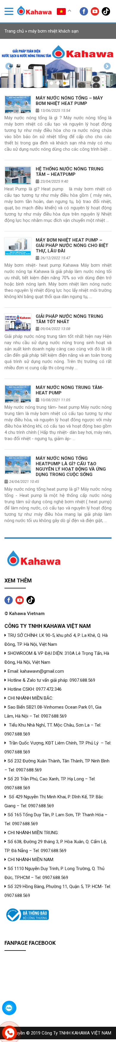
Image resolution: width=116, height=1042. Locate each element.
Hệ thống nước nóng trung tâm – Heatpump (70, 171)
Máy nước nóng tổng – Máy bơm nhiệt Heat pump (69, 100)
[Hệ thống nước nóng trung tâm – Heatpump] (18, 175)
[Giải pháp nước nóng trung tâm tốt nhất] (18, 322)
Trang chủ (14, 31)
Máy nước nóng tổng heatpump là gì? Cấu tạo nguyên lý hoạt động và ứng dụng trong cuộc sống (71, 466)
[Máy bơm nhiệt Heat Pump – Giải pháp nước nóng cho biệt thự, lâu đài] (18, 246)
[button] (9, 66)
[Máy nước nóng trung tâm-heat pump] (18, 393)
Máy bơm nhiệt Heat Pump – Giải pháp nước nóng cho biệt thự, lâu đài (72, 245)
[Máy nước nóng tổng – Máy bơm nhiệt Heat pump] (18, 104)
